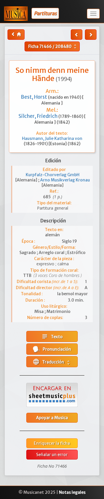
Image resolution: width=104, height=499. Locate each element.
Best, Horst (34, 97)
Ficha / (53, 46)
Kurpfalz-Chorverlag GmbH (52, 174)
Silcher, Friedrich (38, 116)
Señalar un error (52, 454)
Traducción (52, 361)
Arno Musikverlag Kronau (65, 180)
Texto (52, 336)
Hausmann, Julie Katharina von (52, 138)
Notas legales (72, 492)
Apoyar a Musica (52, 417)
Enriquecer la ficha (52, 443)
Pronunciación (55, 349)
